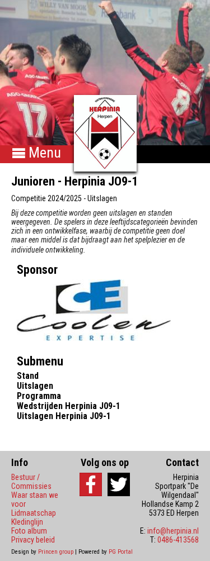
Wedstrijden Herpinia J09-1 (68, 406)
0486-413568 (178, 539)
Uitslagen (35, 386)
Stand (28, 375)
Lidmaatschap (33, 512)
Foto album (29, 530)
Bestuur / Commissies (31, 482)
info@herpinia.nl (173, 530)
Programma (39, 396)
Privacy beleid (33, 539)
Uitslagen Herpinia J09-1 (64, 416)
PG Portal (121, 551)
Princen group (55, 551)
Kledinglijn (27, 521)
